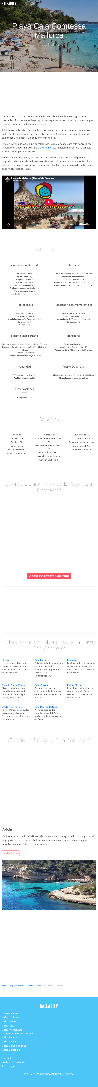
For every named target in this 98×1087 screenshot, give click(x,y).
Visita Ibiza (8, 1025)
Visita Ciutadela (11, 1050)
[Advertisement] (49, 95)
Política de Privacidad (14, 1062)
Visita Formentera (12, 1030)
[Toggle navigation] (92, 3)
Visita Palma (9, 1041)
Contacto (7, 1058)
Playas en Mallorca (17, 986)
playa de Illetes (46, 147)
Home (4, 986)
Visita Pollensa (10, 1037)
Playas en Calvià (35, 986)
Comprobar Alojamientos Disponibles (49, 576)
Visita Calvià (10, 853)
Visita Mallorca (10, 1017)
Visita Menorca (10, 1021)
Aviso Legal (8, 1066)
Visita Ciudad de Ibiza (14, 1046)
